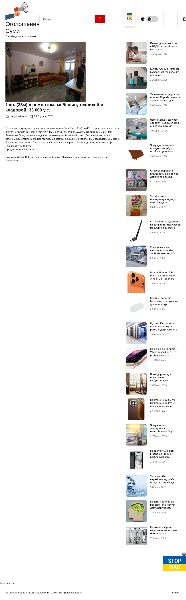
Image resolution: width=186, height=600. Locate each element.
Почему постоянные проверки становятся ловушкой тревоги (162, 504)
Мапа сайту (7, 583)
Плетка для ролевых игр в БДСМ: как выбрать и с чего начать (164, 46)
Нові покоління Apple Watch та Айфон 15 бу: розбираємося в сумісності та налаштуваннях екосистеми (163, 356)
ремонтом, (84, 157)
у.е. (106, 157)
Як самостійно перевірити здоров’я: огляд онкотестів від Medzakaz (162, 481)
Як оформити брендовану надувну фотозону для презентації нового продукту (162, 202)
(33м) (20, 157)
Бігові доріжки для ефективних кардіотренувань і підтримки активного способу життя (162, 380)
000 (27, 157)
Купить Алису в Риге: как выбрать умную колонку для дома (164, 71)
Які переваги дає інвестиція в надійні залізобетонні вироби (162, 250)
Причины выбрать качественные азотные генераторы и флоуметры (163, 532)
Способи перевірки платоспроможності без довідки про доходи (164, 173)
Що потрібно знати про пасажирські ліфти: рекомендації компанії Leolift (163, 328)
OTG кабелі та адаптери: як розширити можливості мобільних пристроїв (165, 224)
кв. (32, 157)
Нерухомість (17, 116)
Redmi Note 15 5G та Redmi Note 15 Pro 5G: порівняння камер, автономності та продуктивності (163, 405)
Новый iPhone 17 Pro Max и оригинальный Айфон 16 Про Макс (162, 275)
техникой (97, 157)
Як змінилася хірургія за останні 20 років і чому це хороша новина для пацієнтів (165, 99)
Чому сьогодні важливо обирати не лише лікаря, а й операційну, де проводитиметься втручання (165, 125)
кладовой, (41, 157)
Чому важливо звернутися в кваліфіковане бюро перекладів (162, 430)
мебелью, (54, 157)
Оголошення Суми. (46, 592)
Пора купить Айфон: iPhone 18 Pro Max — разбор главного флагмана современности (162, 456)
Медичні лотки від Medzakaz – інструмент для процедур (164, 301)
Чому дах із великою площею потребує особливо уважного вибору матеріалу (162, 150)
